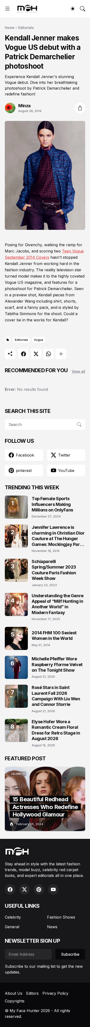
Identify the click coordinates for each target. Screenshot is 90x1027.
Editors (32, 993)
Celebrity (13, 917)
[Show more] (61, 354)
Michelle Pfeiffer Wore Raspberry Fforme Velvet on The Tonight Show (57, 664)
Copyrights (14, 1001)
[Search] (82, 8)
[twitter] (24, 889)
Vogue (38, 340)
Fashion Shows (61, 917)
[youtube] (53, 889)
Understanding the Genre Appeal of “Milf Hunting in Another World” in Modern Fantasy (58, 604)
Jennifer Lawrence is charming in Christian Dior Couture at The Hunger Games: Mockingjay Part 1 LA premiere (58, 536)
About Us (13, 993)
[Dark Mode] (72, 8)
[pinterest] (39, 889)
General (12, 926)
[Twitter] (36, 354)
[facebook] (10, 889)
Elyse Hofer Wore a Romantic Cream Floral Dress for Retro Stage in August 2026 (56, 730)
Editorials (26, 28)
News (52, 926)
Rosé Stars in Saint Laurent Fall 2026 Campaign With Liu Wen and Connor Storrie (56, 696)
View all (78, 371)
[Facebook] (23, 354)
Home (9, 28)
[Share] (80, 108)
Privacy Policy (55, 993)
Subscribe (70, 954)
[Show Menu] (7, 8)
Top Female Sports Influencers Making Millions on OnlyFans (52, 504)
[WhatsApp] (48, 354)
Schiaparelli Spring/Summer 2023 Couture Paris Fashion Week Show (54, 570)
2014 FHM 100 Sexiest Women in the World (54, 635)
